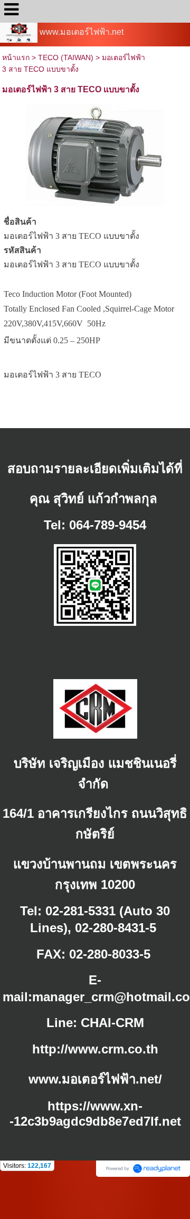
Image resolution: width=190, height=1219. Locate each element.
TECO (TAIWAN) (65, 57)
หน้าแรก (16, 57)
